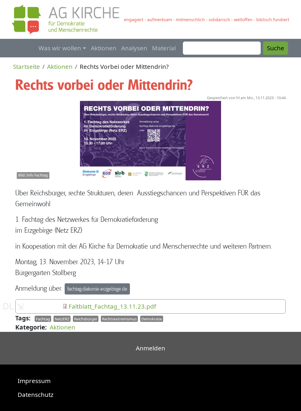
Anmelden (150, 348)
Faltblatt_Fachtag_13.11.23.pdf (112, 306)
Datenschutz (35, 394)
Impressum (34, 381)
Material (164, 48)
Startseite (26, 66)
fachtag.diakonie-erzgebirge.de (97, 288)
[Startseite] (68, 19)
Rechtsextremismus (119, 319)
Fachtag (43, 319)
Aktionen (103, 48)
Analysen (134, 48)
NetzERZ (62, 319)
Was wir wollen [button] (60, 48)
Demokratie (151, 319)
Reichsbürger (85, 319)
